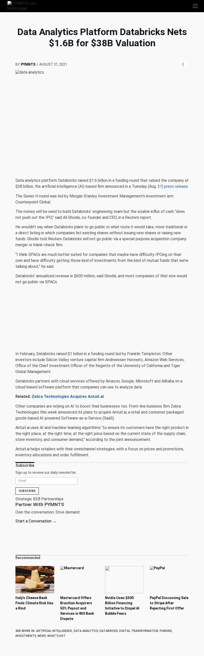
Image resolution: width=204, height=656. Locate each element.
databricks (109, 631)
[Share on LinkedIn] (178, 64)
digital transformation (138, 631)
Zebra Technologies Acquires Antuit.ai (68, 396)
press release (176, 186)
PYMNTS (28, 64)
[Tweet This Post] (176, 64)
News (42, 636)
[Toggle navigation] (195, 5)
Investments (25, 636)
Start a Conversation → (35, 521)
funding (166, 631)
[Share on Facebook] (174, 64)
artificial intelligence (54, 631)
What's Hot (56, 636)
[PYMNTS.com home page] (24, 5)
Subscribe (27, 491)
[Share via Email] (180, 64)
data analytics (86, 631)
